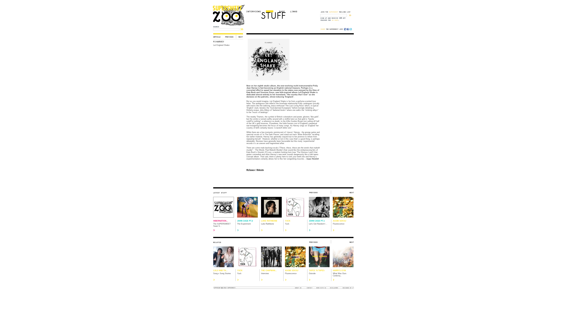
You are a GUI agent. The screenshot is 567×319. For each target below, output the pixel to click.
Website (260, 170)
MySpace (250, 170)
